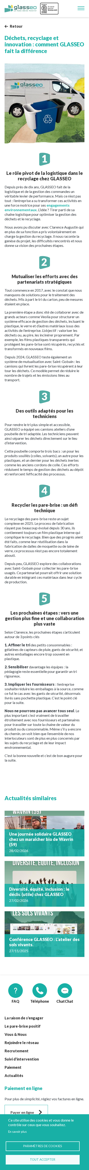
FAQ (15, 1001)
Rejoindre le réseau (22, 1042)
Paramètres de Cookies (42, 1146)
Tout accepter (42, 1159)
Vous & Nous (16, 1034)
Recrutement (17, 1051)
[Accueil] (21, 9)
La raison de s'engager (24, 1018)
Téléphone (39, 1001)
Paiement (13, 1067)
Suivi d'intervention (22, 1059)
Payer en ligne (22, 1112)
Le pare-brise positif (23, 1026)
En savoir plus (17, 1131)
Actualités (14, 1075)
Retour (16, 26)
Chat (60, 1001)
